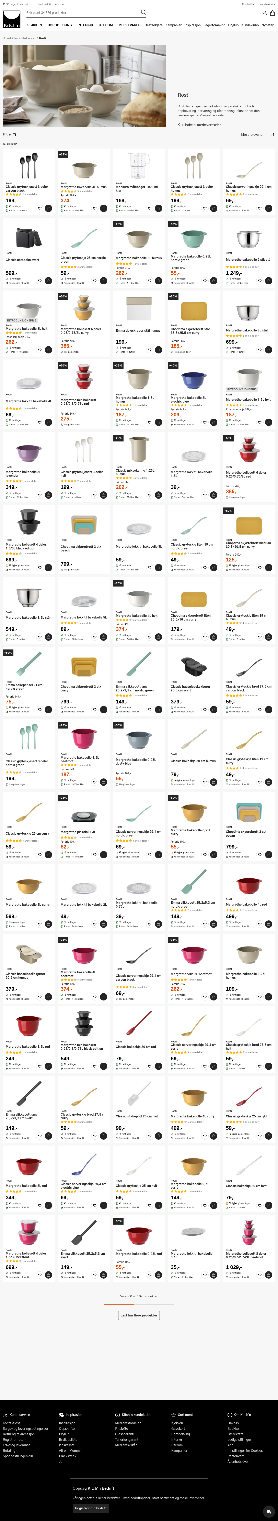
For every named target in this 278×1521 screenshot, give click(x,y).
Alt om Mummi (70, 1450)
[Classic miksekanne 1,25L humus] (139, 449)
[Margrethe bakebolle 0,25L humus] (249, 951)
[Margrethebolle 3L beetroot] (194, 951)
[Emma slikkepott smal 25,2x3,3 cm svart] (29, 1093)
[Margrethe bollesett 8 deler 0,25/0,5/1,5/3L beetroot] (249, 1232)
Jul (61, 1461)
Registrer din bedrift (91, 1508)
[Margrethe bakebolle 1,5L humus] (139, 376)
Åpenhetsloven (239, 1461)
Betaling (9, 1450)
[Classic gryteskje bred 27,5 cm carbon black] (249, 663)
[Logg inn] (264, 13)
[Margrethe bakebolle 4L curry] (194, 1093)
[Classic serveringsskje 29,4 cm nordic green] (139, 809)
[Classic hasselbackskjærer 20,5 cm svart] (194, 663)
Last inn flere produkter (139, 1315)
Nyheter (268, 25)
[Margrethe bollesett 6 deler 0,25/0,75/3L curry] (84, 307)
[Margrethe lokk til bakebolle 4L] (29, 376)
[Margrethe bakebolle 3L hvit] (29, 307)
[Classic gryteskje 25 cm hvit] (139, 1162)
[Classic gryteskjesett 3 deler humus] (194, 165)
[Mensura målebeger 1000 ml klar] (139, 165)
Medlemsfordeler (128, 1423)
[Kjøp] (48, 208)
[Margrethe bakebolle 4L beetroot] (84, 951)
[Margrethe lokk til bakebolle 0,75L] (139, 881)
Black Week (67, 1456)
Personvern (236, 1456)
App (230, 1445)
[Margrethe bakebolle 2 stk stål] (249, 235)
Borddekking (180, 1434)
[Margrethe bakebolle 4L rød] (249, 881)
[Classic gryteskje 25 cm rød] (249, 1093)
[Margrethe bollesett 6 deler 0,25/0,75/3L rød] (249, 449)
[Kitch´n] (12, 19)
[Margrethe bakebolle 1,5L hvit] (249, 376)
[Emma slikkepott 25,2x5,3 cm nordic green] (194, 881)
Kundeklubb (250, 25)
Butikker (234, 1428)
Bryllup (233, 25)
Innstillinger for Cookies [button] (245, 1450)
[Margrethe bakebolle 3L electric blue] (194, 376)
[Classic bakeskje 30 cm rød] (139, 1023)
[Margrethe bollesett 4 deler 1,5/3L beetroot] (29, 1232)
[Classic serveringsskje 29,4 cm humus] (249, 165)
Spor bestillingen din (18, 1456)
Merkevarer (28, 38)
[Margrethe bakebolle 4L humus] (84, 165)
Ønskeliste (67, 1445)
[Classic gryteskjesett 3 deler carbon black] (29, 165)
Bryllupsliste (68, 1439)
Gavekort (178, 1428)
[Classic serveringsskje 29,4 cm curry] (194, 1023)
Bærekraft (235, 1434)
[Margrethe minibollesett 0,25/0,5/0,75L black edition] (84, 1023)
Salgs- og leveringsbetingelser (25, 1428)
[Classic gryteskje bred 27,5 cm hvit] (249, 1023)
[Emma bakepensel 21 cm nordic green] (29, 663)
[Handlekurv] (272, 13)
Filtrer (7, 134)
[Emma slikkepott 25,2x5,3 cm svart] (84, 1232)
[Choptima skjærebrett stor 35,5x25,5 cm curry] (194, 307)
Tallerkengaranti (127, 1439)
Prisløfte (121, 1428)
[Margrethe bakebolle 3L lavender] (29, 449)
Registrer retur (14, 1439)
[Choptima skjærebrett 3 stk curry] (84, 663)
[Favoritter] (39, 208)
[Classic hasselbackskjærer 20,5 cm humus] (29, 951)
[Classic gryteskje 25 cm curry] (29, 809)
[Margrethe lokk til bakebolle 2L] (84, 881)
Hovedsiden (10, 38)
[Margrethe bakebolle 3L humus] (139, 235)
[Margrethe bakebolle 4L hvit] (139, 594)
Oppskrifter (67, 1428)
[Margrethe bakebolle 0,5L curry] (194, 1162)
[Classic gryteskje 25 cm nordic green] (84, 235)
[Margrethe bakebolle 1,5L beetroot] (84, 736)
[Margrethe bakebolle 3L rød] (29, 1162)
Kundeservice (267, 4)
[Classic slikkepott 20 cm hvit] (139, 1093)
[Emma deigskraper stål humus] (139, 307)
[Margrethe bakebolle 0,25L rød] (139, 1232)
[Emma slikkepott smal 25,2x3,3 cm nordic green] (139, 663)
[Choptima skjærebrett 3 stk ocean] (249, 809)
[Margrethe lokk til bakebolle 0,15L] (194, 1232)
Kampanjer (173, 25)
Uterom (177, 1445)
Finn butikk (248, 4)
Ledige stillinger (239, 1439)
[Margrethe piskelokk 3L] (84, 809)
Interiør (176, 1439)
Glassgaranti (124, 1434)
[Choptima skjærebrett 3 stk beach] (84, 521)
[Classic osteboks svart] (29, 235)
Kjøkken (177, 1423)
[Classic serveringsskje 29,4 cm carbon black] (139, 951)
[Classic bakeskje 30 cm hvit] (249, 1162)
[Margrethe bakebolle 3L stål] (249, 307)
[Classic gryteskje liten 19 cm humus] (249, 594)
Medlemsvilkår (126, 1445)
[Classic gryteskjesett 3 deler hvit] (84, 449)
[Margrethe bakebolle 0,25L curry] (194, 809)
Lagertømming (214, 25)
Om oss (233, 1423)
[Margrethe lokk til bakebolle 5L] (84, 594)
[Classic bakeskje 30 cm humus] (194, 736)
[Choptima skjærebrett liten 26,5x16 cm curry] (194, 594)
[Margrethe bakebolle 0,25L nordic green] (194, 235)
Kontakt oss (11, 1423)
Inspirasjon (192, 25)
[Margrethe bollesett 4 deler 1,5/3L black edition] (29, 521)
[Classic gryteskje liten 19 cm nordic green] (194, 521)
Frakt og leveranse (16, 1445)
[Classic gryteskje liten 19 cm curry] (249, 736)
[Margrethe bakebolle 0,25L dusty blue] (139, 736)
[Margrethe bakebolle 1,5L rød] (29, 1023)
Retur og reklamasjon (19, 1434)
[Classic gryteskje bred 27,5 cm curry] (84, 1093)
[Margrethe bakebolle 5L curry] (29, 881)
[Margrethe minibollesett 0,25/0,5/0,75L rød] (84, 376)
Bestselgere (154, 25)
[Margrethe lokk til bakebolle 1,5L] (194, 449)
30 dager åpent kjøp (17, 4)
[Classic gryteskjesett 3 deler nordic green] (29, 736)
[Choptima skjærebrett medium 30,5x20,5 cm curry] (249, 521)
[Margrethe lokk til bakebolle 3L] (139, 521)
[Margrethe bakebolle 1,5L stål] (29, 594)
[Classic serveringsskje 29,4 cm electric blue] (84, 1162)
